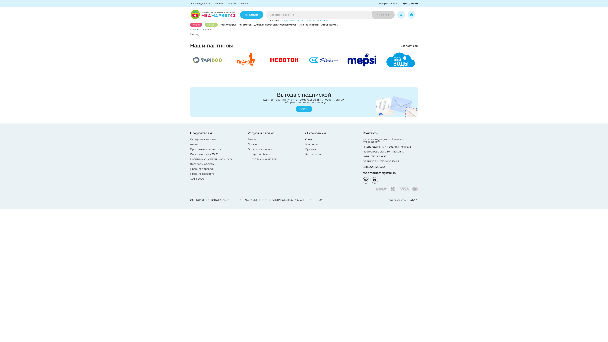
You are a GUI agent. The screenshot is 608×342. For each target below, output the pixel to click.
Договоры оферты (202, 164)
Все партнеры (409, 45)
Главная (194, 29)
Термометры (228, 24)
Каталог (253, 14)
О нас (309, 139)
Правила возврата (202, 174)
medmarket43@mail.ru (379, 173)
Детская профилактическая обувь (275, 24)
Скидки (211, 24)
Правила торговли (202, 169)
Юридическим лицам (204, 139)
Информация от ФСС (204, 154)
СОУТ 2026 (197, 178)
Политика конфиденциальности (211, 159)
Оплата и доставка (260, 149)
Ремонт (253, 139)
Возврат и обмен (259, 154)
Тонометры (245, 24)
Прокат (252, 144)
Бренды (310, 149)
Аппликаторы (329, 24)
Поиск (385, 14)
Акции (196, 24)
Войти (304, 109)
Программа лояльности (206, 149)
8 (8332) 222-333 (374, 167)
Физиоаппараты (309, 24)
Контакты (311, 144)
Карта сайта (313, 154)
